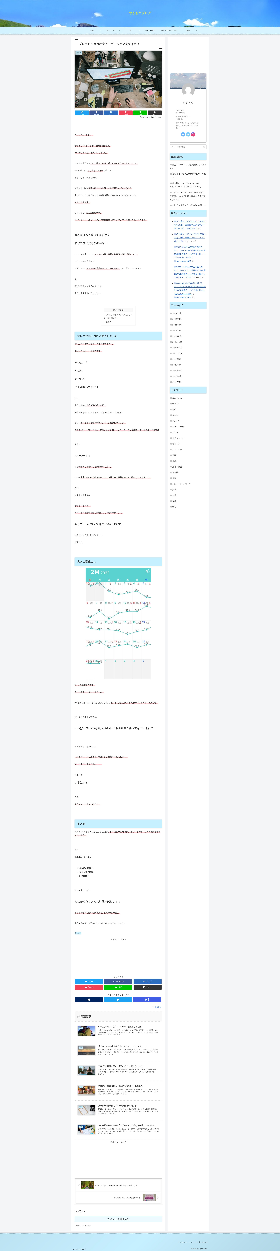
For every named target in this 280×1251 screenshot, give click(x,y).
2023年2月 (177, 313)
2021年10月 (177, 353)
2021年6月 (177, 376)
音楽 (174, 501)
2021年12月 (177, 342)
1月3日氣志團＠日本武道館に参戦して (189, 205)
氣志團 (175, 472)
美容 (174, 490)
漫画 (174, 478)
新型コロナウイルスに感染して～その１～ (188, 176)
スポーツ (176, 421)
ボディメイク (178, 438)
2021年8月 (177, 365)
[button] (204, 147)
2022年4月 (177, 319)
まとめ (108, 322)
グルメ (175, 415)
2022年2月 (177, 330)
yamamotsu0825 (183, 261)
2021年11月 (177, 348)
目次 (115, 310)
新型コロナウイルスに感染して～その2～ (188, 166)
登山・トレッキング (181, 484)
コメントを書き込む (118, 1219)
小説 (174, 461)
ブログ (78, 933)
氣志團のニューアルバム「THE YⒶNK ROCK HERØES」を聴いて (185, 185)
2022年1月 (177, 336)
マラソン (176, 444)
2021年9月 (177, 359)
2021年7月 (177, 370)
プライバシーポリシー (187, 1242)
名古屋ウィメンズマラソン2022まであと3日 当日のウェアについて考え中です (190, 225)
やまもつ (188, 102)
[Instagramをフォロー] (147, 999)
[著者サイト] (89, 999)
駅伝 (174, 507)
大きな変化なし (112, 318)
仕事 (174, 455)
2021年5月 (177, 382)
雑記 (174, 495)
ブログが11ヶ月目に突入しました (119, 315)
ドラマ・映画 (178, 426)
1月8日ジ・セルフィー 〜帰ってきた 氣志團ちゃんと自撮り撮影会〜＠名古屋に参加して (188, 196)
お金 (174, 409)
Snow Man (177, 398)
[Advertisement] (118, 125)
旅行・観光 (177, 467)
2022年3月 (177, 325)
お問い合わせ (202, 1242)
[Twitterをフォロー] (118, 999)
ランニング (177, 449)
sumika (175, 404)
